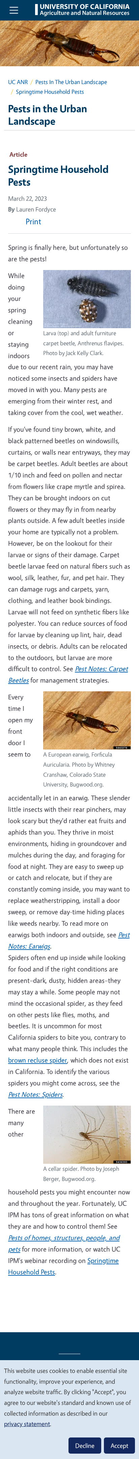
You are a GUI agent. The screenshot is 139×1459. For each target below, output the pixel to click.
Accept (119, 1446)
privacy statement (27, 1424)
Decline (84, 1446)
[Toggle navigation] (14, 10)
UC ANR (18, 81)
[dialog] (69, 1409)
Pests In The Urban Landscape (71, 81)
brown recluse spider (37, 1060)
